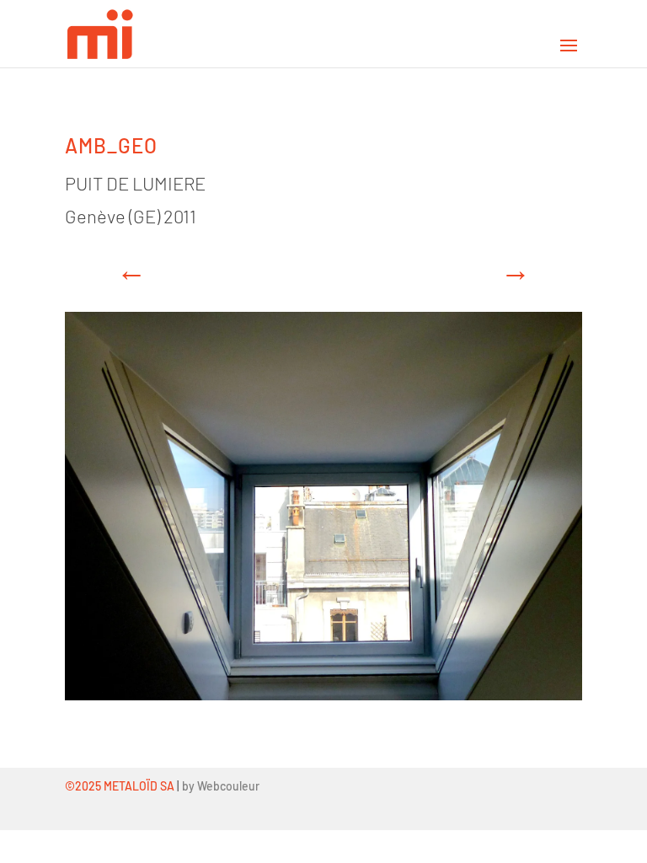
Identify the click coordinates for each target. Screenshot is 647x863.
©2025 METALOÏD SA (119, 786)
